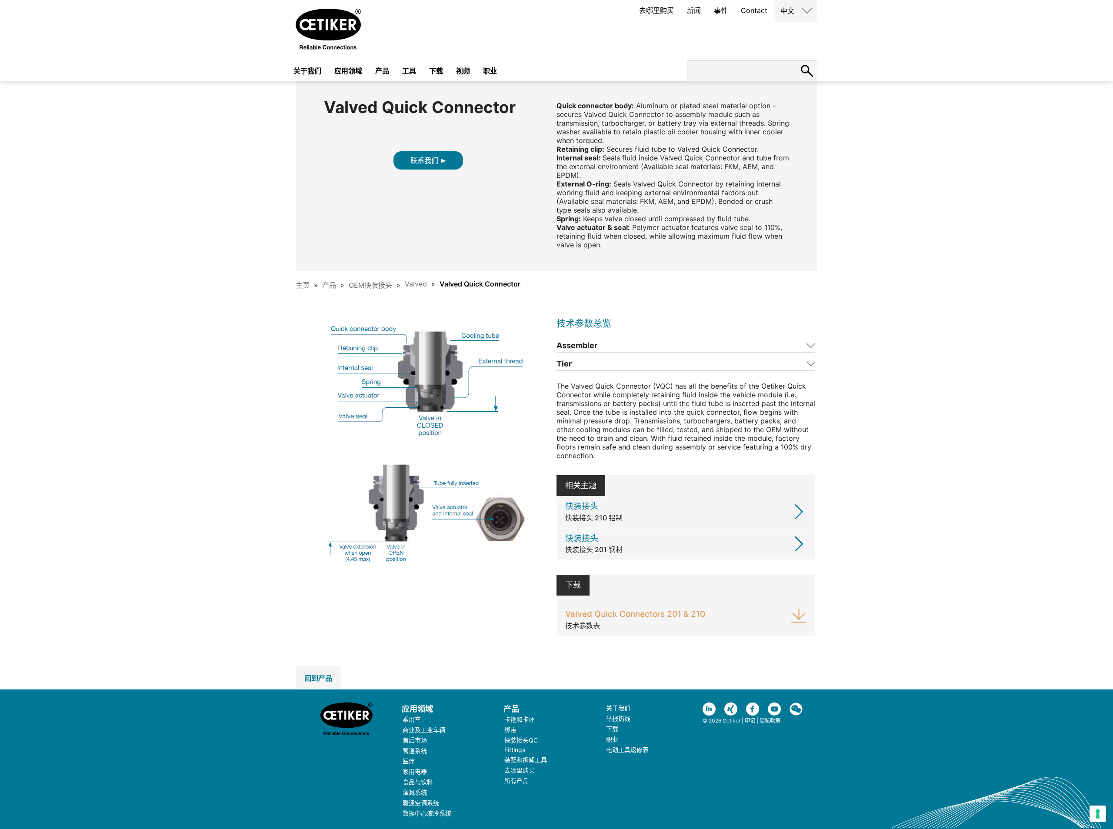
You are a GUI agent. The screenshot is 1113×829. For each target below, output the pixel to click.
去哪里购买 (656, 10)
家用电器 (415, 771)
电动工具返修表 (627, 749)
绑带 (510, 729)
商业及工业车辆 (424, 729)
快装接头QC (521, 740)
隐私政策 (770, 720)
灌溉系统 (415, 792)
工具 (409, 71)
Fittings (514, 749)
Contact (754, 10)
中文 (787, 11)
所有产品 (516, 780)
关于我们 (307, 71)
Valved (416, 284)
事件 (721, 10)
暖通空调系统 (421, 802)
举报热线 (618, 718)
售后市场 (415, 740)
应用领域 (348, 71)
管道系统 (415, 750)
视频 (463, 71)
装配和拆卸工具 (525, 759)
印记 (750, 720)
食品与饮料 (418, 782)
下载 (436, 71)
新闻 (694, 10)
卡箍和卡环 (519, 719)
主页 (303, 285)
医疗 (409, 761)
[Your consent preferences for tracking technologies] (1098, 814)
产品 (382, 71)
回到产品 (318, 678)
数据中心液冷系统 (427, 813)
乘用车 (412, 719)
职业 (490, 71)
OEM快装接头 (370, 285)
